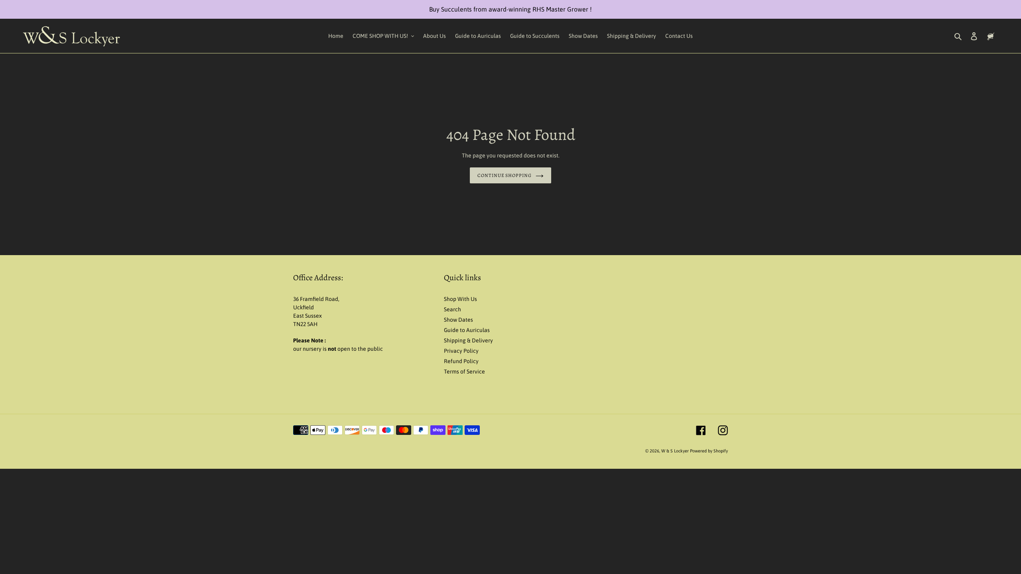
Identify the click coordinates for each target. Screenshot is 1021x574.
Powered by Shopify (709, 450)
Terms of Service (464, 371)
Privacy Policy (461, 351)
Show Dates (458, 319)
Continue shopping (504, 175)
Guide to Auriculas (467, 330)
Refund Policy (461, 361)
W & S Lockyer (675, 450)
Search (452, 309)
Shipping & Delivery (468, 340)
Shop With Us (460, 299)
